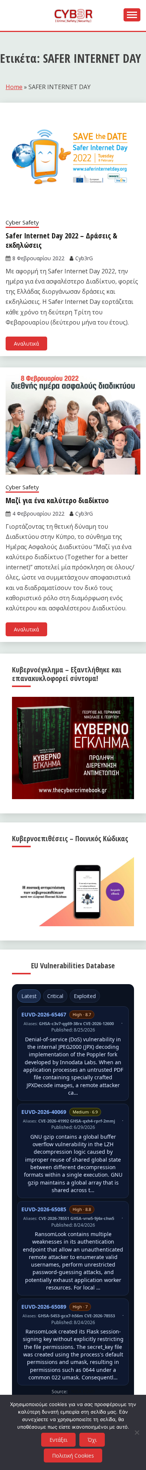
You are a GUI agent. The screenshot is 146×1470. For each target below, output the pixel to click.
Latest (29, 996)
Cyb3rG (84, 258)
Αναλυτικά (26, 343)
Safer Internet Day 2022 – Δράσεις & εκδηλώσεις (61, 240)
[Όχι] (136, 1432)
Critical (55, 996)
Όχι (92, 1439)
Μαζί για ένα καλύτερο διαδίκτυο (57, 500)
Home (14, 87)
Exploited (85, 996)
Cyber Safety (22, 222)
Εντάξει (58, 1439)
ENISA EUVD (82, 1391)
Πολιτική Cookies (73, 1455)
